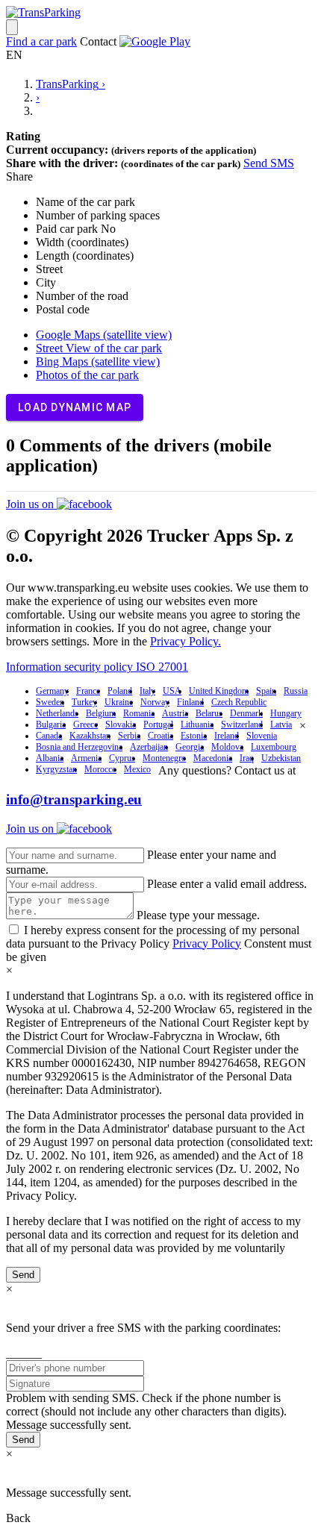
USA (172, 691)
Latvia (281, 724)
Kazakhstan (89, 735)
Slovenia (261, 735)
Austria (175, 713)
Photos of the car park (87, 375)
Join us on (31, 504)
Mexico (137, 769)
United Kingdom (219, 691)
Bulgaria (51, 724)
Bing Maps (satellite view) (98, 361)
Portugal (158, 724)
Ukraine (119, 702)
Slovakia (120, 724)
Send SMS (268, 163)
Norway (154, 702)
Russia (296, 691)
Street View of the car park (99, 348)
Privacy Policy (206, 943)
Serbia (129, 735)
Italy (147, 691)
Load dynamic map (74, 407)
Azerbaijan (149, 747)
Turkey (84, 702)
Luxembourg (273, 747)
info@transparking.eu (74, 799)
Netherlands (57, 713)
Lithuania (197, 724)
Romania (139, 713)
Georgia (189, 747)
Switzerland (242, 724)
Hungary (286, 713)
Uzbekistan (281, 758)
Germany (52, 691)
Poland (119, 691)
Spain (266, 691)
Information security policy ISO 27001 (97, 666)
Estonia (194, 735)
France (88, 691)
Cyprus (122, 758)
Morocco (100, 769)
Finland (190, 702)
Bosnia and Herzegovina (79, 747)
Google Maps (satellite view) (104, 334)
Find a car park (41, 41)
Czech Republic (239, 702)
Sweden (50, 702)
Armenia (86, 758)
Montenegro (164, 758)
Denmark (246, 713)
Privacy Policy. (185, 641)
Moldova (227, 747)
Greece (85, 724)
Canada (49, 735)
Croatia (160, 735)
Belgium (101, 713)
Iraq (247, 758)
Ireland (226, 735)
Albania (49, 758)
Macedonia (212, 758)
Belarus (209, 713)
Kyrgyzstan (56, 769)
